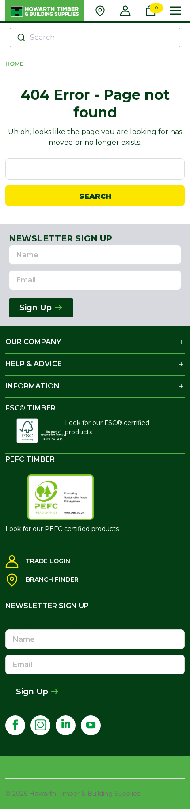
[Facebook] (15, 725)
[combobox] (95, 37)
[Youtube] (91, 725)
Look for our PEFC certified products (62, 529)
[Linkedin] (66, 725)
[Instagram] (40, 725)
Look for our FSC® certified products (107, 427)
